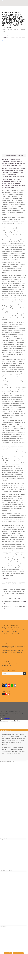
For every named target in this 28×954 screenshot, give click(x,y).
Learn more (7, 718)
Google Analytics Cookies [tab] (7, 839)
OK (1, 718)
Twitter (18, 598)
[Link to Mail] (25, 707)
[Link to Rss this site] (22, 707)
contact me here (6, 665)
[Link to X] (20, 707)
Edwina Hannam (13, 705)
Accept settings (8, 953)
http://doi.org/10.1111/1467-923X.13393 (13, 176)
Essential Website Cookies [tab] (7, 761)
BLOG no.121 (21, 584)
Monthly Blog (15, 29)
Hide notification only (18, 953)
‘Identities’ (5, 185)
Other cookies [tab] (3, 926)
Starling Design (22, 705)
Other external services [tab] (6, 870)
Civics (10, 29)
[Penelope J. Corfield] (11, 3)
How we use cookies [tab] (5, 730)
